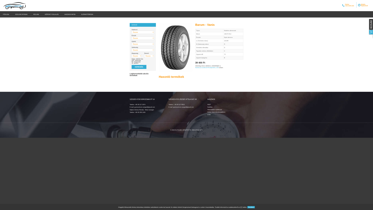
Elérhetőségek (87, 14)
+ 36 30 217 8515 (179, 104)
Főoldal (6, 14)
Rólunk (36, 14)
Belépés (363, 4)
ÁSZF (209, 104)
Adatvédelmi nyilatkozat (214, 109)
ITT (241, 207)
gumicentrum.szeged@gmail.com (144, 107)
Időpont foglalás (52, 14)
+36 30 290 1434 (140, 112)
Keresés (139, 67)
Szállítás (210, 107)
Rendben (251, 207)
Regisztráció (364, 5)
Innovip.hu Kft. (197, 130)
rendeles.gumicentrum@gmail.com (207, 67)
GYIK (209, 114)
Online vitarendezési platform (216, 112)
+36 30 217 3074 (140, 104)
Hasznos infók (69, 14)
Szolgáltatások (21, 14)
